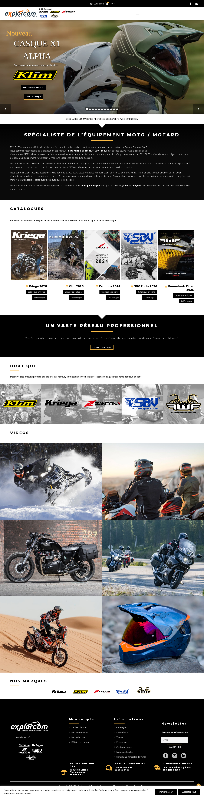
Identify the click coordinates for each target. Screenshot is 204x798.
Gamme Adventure (153, 481)
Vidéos (119, 737)
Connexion (98, 3)
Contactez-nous (124, 747)
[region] (102, 792)
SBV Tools (100, 150)
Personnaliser (165, 791)
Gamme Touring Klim (153, 558)
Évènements (122, 742)
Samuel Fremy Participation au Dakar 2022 (51, 634)
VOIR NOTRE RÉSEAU (102, 347)
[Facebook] (165, 754)
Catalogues (122, 727)
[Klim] (55, 12)
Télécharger (39, 297)
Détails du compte (80, 742)
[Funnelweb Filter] (54, 16)
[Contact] (174, 754)
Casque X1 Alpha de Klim (153, 634)
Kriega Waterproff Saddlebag (51, 558)
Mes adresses (78, 737)
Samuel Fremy (132, 147)
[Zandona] (68, 12)
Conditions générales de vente (131, 756)
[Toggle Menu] (137, 14)
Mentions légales (124, 752)
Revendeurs (122, 732)
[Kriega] (44, 12)
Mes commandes (79, 732)
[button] (5, 109)
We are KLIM (51, 481)
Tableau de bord (79, 727)
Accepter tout (189, 791)
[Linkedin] (183, 754)
